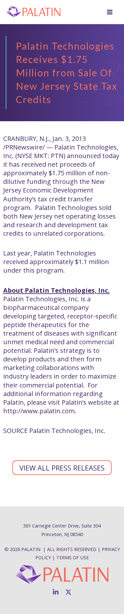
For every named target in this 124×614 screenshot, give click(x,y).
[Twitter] (68, 592)
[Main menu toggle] (110, 12)
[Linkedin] (55, 592)
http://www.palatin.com (39, 411)
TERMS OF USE (72, 557)
